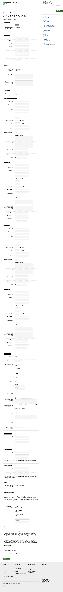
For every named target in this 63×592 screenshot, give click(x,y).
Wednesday (18, 373)
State (12, 57)
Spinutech (9, 584)
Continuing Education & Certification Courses (32, 572)
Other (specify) (18, 520)
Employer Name (11, 101)
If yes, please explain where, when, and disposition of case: (24, 398)
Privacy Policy (45, 35)
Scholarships (30, 568)
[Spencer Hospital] (10, 3)
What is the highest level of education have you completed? (9, 69)
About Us (45, 16)
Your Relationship (10, 442)
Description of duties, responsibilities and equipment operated (8, 144)
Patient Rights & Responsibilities (48, 38)
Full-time (17, 364)
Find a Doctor (7, 8)
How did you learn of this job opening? (9, 507)
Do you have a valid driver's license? (9, 422)
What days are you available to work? (8, 372)
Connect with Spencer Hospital (49, 25)
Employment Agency (19, 514)
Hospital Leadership (46, 30)
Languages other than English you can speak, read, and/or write (8, 82)
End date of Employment (9, 123)
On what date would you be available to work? (9, 361)
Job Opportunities (18, 566)
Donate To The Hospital (47, 29)
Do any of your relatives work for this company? (9, 382)
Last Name (11, 43)
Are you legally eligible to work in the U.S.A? (8, 357)
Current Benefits (46, 21)
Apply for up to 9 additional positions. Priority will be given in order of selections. (8, 28)
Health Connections (46, 40)
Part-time (17, 365)
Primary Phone (10, 46)
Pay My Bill (44, 1)
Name (12, 436)
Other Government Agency (20, 511)
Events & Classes (45, 3)
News (4, 573)
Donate (43, 4)
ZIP (12, 59)
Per (21, 157)
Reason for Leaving (10, 154)
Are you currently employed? (8, 93)
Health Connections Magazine (8, 576)
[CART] (59, 2)
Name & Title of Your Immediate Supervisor (10, 129)
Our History (45, 31)
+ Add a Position (17, 27)
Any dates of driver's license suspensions (9, 428)
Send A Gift (51, 1)
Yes (16, 93)
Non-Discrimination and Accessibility (49, 44)
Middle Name (11, 40)
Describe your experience (19, 413)
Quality (4, 568)
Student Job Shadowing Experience (49, 26)
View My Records (45, 2)
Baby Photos (51, 2)
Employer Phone (10, 106)
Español (44, 34)
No (16, 94)
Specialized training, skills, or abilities (9, 75)
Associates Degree (19, 69)
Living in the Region (47, 22)
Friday (17, 376)
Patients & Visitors (25, 8)
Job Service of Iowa (19, 510)
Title (12, 439)
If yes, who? (17, 384)
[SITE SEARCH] (57, 2)
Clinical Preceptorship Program (33, 569)
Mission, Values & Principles (47, 17)
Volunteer (50, 3)
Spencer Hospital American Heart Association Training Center (33, 574)
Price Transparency (6, 578)
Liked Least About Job (10, 215)
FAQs (44, 43)
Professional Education (31, 565)
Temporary (18, 368)
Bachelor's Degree (19, 70)
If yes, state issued (10, 424)
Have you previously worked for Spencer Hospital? (9, 393)
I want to (59, 10)
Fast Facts (45, 39)
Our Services (15, 8)
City (12, 54)
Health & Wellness (37, 8)
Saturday (17, 377)
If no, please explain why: (19, 135)
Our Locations (48, 8)
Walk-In (17, 506)
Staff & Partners (46, 24)
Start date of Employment (9, 120)
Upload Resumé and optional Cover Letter (9, 486)
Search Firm (18, 515)
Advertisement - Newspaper (20, 507)
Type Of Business (10, 104)
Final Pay (12, 157)
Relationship (17, 387)
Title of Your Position (10, 189)
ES (59, 4)
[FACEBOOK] (57, 5)
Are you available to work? (9, 364)
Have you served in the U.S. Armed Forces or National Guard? (9, 412)
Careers (50, 4)
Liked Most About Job (10, 149)
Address (11, 51)
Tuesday (17, 372)
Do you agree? (10, 553)
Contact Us (56, 8)
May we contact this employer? (8, 132)
